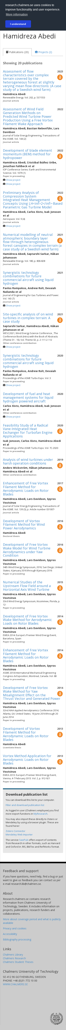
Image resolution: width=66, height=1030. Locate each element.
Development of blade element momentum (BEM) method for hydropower (27, 154)
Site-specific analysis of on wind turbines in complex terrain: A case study (28, 318)
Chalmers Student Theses (18, 962)
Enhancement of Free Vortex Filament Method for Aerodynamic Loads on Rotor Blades (26, 488)
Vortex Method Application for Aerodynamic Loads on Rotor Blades (27, 759)
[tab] (17, 52)
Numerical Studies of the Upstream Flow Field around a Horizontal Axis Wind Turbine (27, 586)
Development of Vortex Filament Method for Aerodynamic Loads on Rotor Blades (26, 734)
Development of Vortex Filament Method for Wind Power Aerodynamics (24, 524)
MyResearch (40, 813)
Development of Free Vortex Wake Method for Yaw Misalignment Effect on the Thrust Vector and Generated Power (31, 693)
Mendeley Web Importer (19, 834)
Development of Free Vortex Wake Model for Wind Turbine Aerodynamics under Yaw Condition (26, 550)
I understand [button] (18, 23)
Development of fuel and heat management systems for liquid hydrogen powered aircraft (28, 397)
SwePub (23, 840)
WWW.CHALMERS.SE (15, 984)
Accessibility (10, 934)
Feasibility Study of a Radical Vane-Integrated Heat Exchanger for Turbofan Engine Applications (27, 430)
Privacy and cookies (14, 928)
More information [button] (17, 14)
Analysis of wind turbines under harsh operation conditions (28, 461)
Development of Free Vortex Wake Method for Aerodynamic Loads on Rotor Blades (27, 620)
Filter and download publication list (25, 805)
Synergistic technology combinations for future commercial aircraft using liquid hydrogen (28, 278)
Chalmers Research (14, 958)
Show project (13, 179)
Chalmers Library (13, 954)
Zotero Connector (15, 831)
